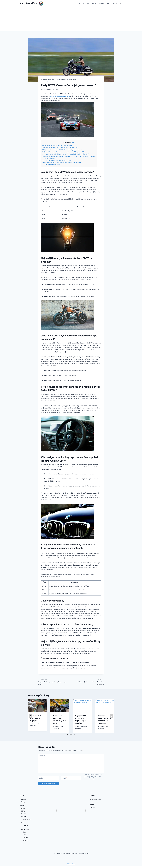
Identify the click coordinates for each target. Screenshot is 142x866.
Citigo (25, 832)
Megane (25, 826)
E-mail (64, 778)
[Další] (111, 716)
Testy (23, 802)
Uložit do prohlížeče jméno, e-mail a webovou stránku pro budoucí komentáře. (93, 776)
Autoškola (23, 799)
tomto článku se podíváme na (60, 96)
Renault (23, 823)
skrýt (73, 142)
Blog (91, 802)
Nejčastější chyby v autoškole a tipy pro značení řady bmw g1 (61, 162)
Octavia (25, 837)
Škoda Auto (25, 829)
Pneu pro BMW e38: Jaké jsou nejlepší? (36, 718)
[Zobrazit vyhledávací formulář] (120, 3)
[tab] (67, 734)
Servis (94, 3)
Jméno (42, 778)
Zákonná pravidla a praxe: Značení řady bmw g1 (57, 160)
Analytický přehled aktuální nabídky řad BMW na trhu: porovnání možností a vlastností (69, 156)
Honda (23, 814)
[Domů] (41, 79)
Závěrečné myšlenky (48, 158)
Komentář (43, 756)
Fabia (24, 835)
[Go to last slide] (30, 716)
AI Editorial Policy (71, 864)
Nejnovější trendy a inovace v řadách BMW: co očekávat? (60, 148)
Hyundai (24, 816)
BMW (42, 82)
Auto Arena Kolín (47, 89)
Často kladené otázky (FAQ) (52, 165)
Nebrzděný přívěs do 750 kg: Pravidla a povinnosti (90, 681)
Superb (25, 840)
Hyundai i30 (27, 819)
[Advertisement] (71, 19)
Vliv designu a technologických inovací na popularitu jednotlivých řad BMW (65, 154)
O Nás (108, 3)
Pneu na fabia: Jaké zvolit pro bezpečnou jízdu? (52, 681)
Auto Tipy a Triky (95, 799)
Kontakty (114, 3)
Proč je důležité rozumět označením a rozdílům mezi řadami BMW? (63, 152)
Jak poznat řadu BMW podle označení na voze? (57, 145)
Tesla (23, 844)
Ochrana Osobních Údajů (80, 853)
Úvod (79, 3)
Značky (47, 82)
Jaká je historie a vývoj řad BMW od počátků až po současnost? (62, 150)
